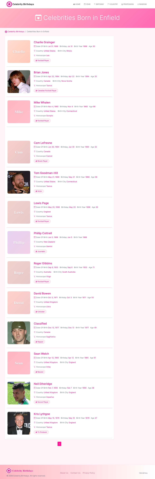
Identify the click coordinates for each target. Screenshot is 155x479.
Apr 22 (71, 76)
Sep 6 (70, 267)
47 (96, 418)
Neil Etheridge (43, 383)
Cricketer (40, 312)
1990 (84, 388)
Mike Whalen (42, 102)
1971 (84, 297)
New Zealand (49, 242)
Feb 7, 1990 (53, 388)
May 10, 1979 (53, 418)
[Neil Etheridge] (18, 393)
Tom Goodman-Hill (46, 173)
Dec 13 (71, 327)
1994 (87, 76)
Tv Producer (42, 432)
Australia (47, 272)
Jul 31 (70, 46)
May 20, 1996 (54, 207)
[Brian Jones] (18, 81)
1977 (87, 327)
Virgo (48, 276)
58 (96, 177)
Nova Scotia (66, 81)
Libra (48, 306)
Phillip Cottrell (43, 233)
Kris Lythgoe (42, 414)
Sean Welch (41, 353)
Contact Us (75, 473)
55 (92, 297)
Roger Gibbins (43, 263)
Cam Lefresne (43, 142)
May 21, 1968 (53, 177)
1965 (86, 358)
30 (94, 46)
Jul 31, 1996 (53, 46)
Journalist (41, 251)
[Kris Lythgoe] (18, 423)
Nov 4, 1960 (53, 106)
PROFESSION (128, 4)
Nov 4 (70, 106)
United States (49, 51)
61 (95, 358)
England (47, 212)
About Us (64, 473)
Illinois (69, 51)
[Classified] (18, 332)
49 (95, 327)
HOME (77, 4)
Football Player (43, 60)
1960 (86, 106)
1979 (87, 418)
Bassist (40, 372)
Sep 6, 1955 (53, 267)
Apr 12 (71, 358)
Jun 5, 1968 (53, 237)
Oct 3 (69, 297)
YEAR (88, 4)
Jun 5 (69, 237)
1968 (87, 177)
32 (96, 76)
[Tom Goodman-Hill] (18, 182)
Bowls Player (42, 161)
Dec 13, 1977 (53, 327)
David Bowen (42, 293)
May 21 (72, 177)
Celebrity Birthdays (23, 4)
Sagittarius (50, 337)
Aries (48, 367)
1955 (85, 267)
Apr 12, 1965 (53, 358)
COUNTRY (114, 4)
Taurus (49, 85)
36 (93, 388)
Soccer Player (42, 402)
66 (94, 106)
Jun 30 (71, 147)
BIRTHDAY (100, 4)
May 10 (72, 418)
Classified (40, 323)
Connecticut (71, 111)
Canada (47, 81)
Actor (39, 191)
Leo (47, 55)
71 (94, 267)
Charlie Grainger (44, 42)
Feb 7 (69, 388)
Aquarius (50, 397)
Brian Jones (41, 72)
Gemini (49, 246)
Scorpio (49, 115)
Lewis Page (41, 203)
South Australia (68, 272)
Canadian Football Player (46, 91)
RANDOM (143, 4)
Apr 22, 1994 (53, 76)
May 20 (72, 207)
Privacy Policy (89, 473)
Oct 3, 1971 (53, 297)
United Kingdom (51, 302)
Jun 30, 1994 (53, 147)
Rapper (40, 342)
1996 (85, 46)
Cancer (49, 156)
